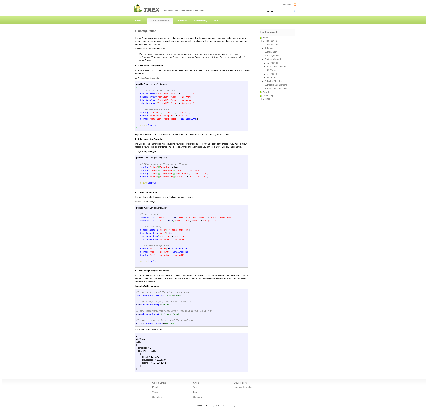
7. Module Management (276, 85)
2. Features (270, 48)
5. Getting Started (273, 59)
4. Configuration (272, 55)
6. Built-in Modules (273, 81)
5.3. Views (271, 70)
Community (200, 20)
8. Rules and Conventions (277, 88)
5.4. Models (272, 74)
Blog (195, 392)
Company (197, 397)
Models (155, 387)
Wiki (216, 20)
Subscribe (287, 5)
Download (181, 20)
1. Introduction (271, 44)
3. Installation (271, 52)
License (266, 99)
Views (155, 392)
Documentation (160, 20)
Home (138, 20)
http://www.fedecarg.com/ (229, 406)
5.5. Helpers (272, 77)
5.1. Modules (272, 63)
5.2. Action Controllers (276, 66)
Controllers (157, 397)
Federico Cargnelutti (243, 387)
